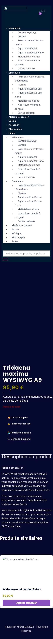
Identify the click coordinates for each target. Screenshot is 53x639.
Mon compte (15, 129)
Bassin (12, 121)
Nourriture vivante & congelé (27, 62)
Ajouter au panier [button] (26, 602)
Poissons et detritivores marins (29, 42)
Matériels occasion (19, 117)
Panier (15, 241)
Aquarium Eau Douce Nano (28, 94)
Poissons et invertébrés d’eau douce (29, 78)
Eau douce (14, 72)
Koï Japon (14, 125)
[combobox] (26, 253)
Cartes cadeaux (26, 68)
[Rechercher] (5, 259)
